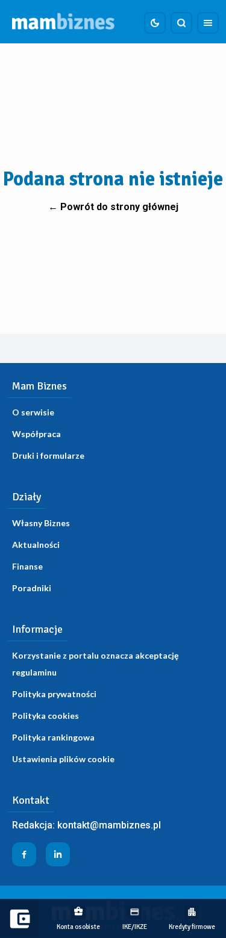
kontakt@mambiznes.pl (109, 825)
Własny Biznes (41, 523)
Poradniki (31, 588)
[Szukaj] (181, 23)
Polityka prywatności (54, 694)
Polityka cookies (45, 715)
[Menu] (208, 23)
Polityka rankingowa (53, 737)
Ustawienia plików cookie (63, 759)
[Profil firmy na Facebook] (24, 854)
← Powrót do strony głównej (113, 207)
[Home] (63, 22)
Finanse (27, 566)
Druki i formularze (48, 455)
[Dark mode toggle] (155, 23)
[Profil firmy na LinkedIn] (58, 854)
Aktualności (36, 544)
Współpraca (36, 434)
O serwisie (33, 412)
